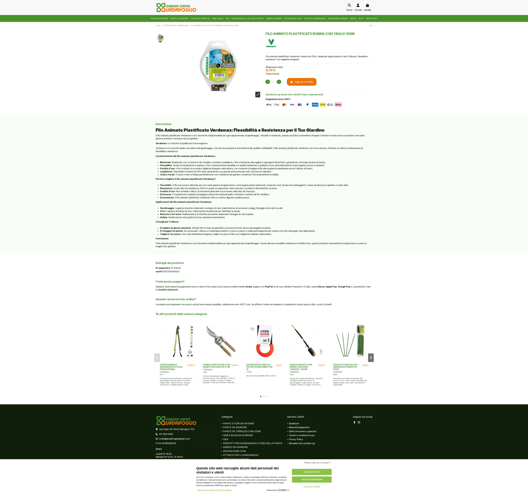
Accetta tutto (312, 472)
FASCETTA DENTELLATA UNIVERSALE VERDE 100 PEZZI (345, 367)
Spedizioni (294, 423)
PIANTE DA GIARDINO (235, 427)
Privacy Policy (296, 439)
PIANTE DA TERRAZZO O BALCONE (242, 431)
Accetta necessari (312, 479)
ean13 (159, 271)
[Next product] (371, 25)
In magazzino (163, 268)
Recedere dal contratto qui (302, 443)
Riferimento (271, 67)
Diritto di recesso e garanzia (302, 431)
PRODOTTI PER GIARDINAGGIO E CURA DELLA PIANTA (252, 443)
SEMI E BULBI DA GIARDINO (238, 435)
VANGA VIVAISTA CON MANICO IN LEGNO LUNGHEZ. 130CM (301, 367)
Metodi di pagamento (299, 427)
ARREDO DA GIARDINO (235, 447)
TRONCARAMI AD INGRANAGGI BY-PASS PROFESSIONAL (171, 367)
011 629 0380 (166, 434)
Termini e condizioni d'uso (302, 435)
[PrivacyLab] (283, 490)
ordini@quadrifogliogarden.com (174, 438)
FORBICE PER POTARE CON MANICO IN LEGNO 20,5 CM (216, 365)
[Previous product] (370, 25)
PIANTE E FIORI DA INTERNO (238, 423)
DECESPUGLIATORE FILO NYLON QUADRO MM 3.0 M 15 (259, 367)
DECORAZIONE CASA (234, 451)
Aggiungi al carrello (304, 81)
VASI (225, 439)
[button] (260, 396)
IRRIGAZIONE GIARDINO (236, 459)
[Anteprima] (177, 361)
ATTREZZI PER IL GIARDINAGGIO (240, 455)
